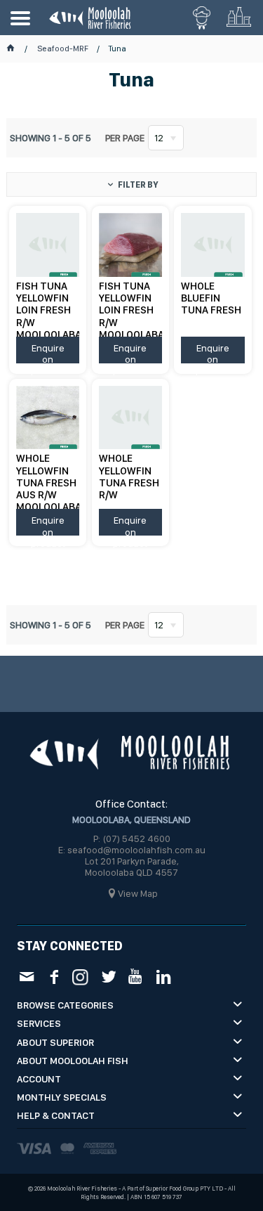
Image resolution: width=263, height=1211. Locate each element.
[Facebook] (53, 976)
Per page (124, 137)
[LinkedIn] (163, 976)
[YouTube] (135, 976)
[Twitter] (108, 976)
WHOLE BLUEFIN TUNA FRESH (211, 298)
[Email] (26, 976)
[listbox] (166, 137)
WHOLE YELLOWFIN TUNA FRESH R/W (129, 476)
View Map (138, 893)
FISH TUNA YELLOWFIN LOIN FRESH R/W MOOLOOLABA (47, 308)
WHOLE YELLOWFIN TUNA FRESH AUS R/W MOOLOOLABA (47, 480)
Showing (50, 137)
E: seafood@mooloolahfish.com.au (131, 849)
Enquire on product (48, 352)
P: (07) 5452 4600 (131, 838)
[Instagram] (81, 976)
